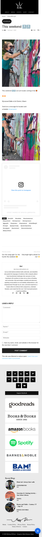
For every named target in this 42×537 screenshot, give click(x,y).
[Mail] (21, 293)
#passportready (14, 225)
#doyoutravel (6, 221)
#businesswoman (28, 218)
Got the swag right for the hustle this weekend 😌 (11, 256)
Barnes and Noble (23, 510)
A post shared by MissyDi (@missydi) (21, 212)
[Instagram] (17, 293)
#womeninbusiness (26, 228)
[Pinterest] (13, 35)
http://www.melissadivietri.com (21, 269)
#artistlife (10, 218)
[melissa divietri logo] (19, 5)
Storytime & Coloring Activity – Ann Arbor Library (27, 494)
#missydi (5, 225)
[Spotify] (15, 379)
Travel (19, 498)
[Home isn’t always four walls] (10, 485)
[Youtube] (28, 293)
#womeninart (15, 228)
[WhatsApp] (18, 35)
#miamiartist (12, 109)
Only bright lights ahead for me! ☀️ (31, 256)
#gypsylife (5, 223)
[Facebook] (4, 35)
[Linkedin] (21, 373)
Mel (5, 30)
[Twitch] (26, 379)
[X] (9, 35)
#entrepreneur (16, 221)
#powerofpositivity (26, 225)
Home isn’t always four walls (26, 482)
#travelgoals (6, 228)
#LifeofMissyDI (11, 16)
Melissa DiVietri (7, 230)
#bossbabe (18, 218)
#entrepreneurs (27, 221)
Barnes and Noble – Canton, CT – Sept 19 (26, 505)
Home (4, 16)
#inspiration (14, 223)
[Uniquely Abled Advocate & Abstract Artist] (19, 519)
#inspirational (23, 223)
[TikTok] (21, 379)
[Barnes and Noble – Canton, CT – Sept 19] (10, 507)
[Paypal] (32, 373)
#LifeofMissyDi (33, 223)
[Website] (18, 385)
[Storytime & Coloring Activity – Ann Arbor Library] (10, 496)
